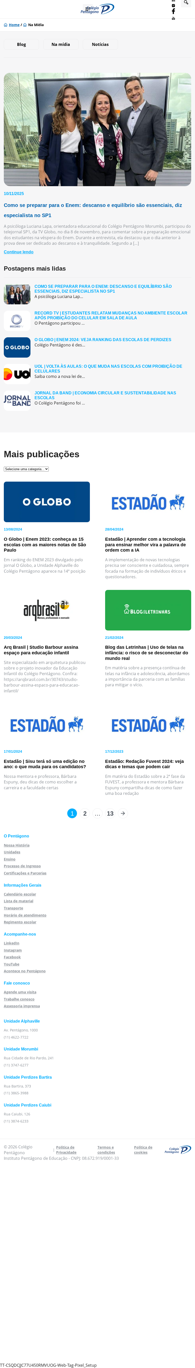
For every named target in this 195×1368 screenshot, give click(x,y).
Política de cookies (143, 1150)
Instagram (13, 950)
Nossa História (16, 845)
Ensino (9, 859)
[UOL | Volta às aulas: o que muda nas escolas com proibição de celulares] (97, 374)
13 (110, 813)
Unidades (12, 852)
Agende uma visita (20, 992)
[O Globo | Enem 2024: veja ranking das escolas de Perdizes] (97, 347)
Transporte (13, 908)
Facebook (12, 957)
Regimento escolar (20, 922)
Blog (21, 44)
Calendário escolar (20, 894)
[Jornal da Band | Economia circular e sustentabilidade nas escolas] (97, 401)
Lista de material (18, 901)
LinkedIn (11, 943)
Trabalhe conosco (19, 999)
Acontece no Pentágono (25, 971)
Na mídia (61, 44)
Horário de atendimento (25, 915)
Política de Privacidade (66, 1150)
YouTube (11, 964)
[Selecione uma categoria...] (26, 468)
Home (14, 24)
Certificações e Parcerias (25, 873)
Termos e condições (106, 1150)
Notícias (100, 44)
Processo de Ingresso (22, 866)
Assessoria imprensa (22, 1006)
